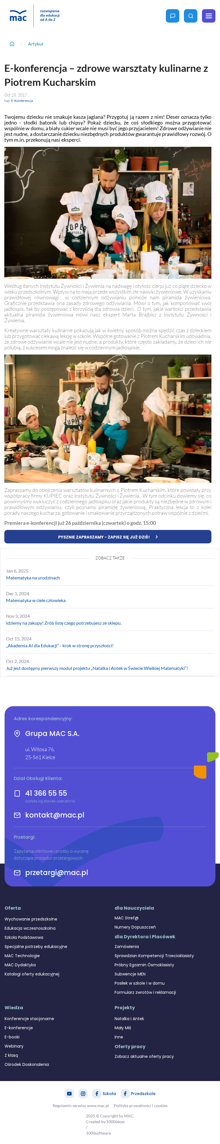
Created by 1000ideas (105, 1121)
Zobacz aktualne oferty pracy (144, 1056)
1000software (98, 1133)
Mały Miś (123, 1028)
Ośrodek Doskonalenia (27, 1064)
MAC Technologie (22, 956)
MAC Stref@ (127, 918)
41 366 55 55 (46, 793)
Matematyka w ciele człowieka (36, 600)
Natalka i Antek (129, 1019)
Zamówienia (127, 946)
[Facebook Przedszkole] (125, 1093)
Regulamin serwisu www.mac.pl (81, 1105)
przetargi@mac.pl (56, 872)
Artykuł (35, 43)
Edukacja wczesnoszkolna (30, 928)
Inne (119, 1037)
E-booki (12, 1037)
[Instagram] (83, 1093)
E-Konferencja (22, 100)
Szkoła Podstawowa (24, 937)
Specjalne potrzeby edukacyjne (36, 946)
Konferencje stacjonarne (29, 1019)
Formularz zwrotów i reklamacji (145, 992)
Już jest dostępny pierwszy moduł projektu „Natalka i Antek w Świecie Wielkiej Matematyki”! (97, 668)
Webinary (14, 1046)
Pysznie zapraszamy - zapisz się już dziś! (104, 537)
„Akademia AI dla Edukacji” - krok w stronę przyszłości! (59, 645)
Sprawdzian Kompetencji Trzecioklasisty (154, 956)
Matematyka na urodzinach (33, 577)
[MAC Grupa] (34, 16)
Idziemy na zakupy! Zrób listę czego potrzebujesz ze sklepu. (63, 623)
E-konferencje (19, 1028)
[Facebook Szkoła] (96, 1093)
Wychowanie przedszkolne (31, 919)
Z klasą (11, 1055)
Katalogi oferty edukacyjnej (32, 974)
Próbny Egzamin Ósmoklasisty (144, 965)
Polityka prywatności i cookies (141, 1105)
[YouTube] (69, 1093)
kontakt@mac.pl (55, 815)
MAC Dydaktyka (20, 965)
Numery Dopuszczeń (135, 927)
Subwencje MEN (130, 974)
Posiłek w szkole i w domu (140, 983)
